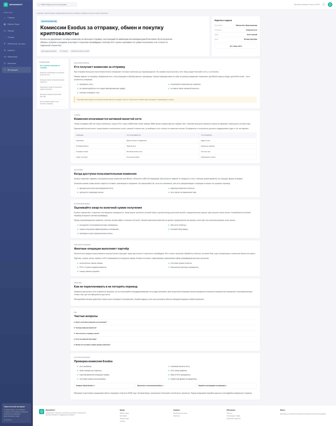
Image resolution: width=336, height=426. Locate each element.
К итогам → (8, 420)
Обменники (10, 56)
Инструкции (11, 70)
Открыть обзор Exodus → (85, 385)
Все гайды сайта (236, 46)
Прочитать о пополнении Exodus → (150, 385)
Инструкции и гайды (233, 416)
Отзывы (9, 37)
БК (41, 411)
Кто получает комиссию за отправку (50, 67)
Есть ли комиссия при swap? (86, 339)
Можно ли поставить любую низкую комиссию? (93, 345)
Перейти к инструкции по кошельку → (212, 385)
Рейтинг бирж (12, 24)
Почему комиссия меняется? (86, 328)
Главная (9, 17)
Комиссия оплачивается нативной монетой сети (52, 74)
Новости (9, 50)
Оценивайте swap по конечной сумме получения (51, 88)
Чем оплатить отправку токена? (87, 333)
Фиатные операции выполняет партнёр (50, 95)
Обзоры (9, 30)
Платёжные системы (14, 43)
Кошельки (10, 63)
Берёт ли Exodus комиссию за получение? (91, 322)
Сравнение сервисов (234, 418)
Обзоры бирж (124, 418)
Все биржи (123, 416)
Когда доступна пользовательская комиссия (52, 81)
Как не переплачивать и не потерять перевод (49, 103)
